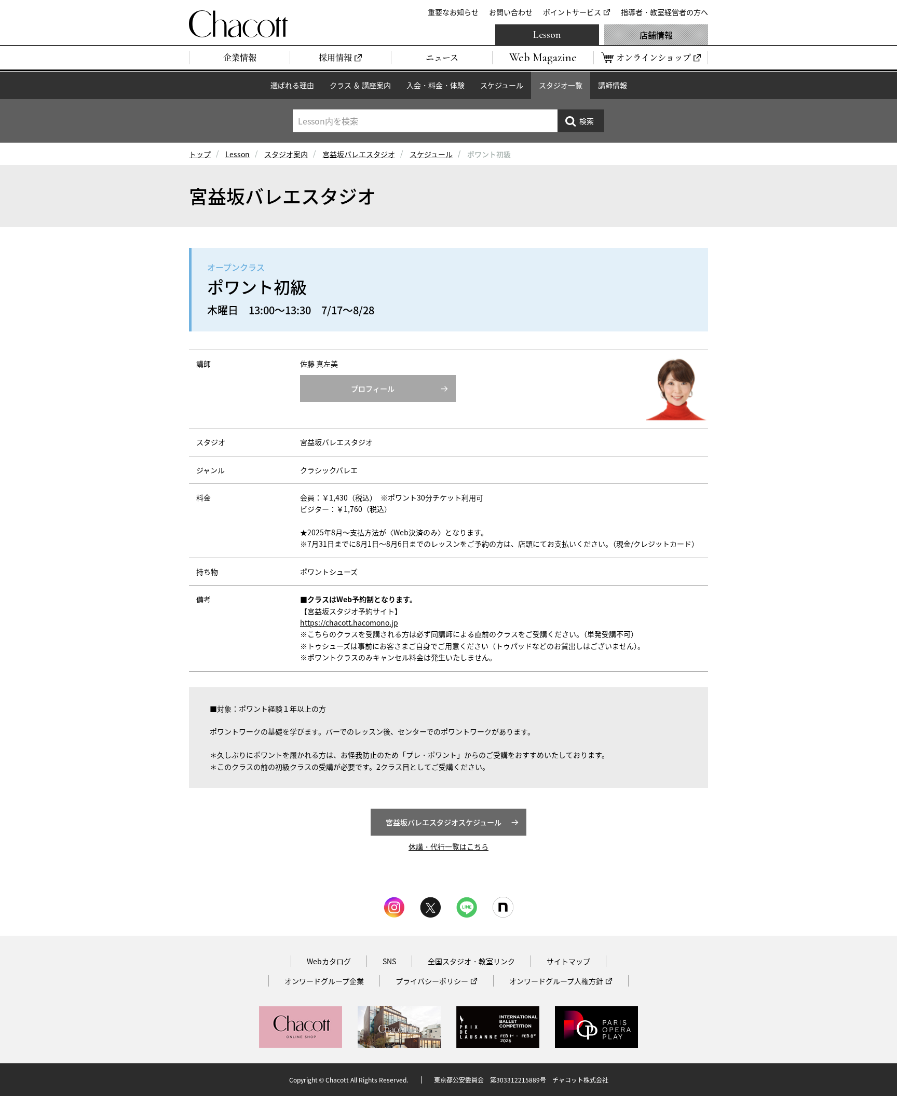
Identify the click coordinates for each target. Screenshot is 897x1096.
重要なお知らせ (453, 12)
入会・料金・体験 (435, 85)
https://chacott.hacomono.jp (349, 622)
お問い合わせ (511, 12)
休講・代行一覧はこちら (448, 846)
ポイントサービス (572, 12)
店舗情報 (656, 35)
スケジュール (501, 85)
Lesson (547, 35)
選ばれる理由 (292, 85)
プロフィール (373, 388)
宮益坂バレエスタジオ (358, 154)
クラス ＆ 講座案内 (360, 85)
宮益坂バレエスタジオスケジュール (443, 822)
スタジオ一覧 (560, 85)
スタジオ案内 (286, 154)
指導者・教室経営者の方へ (664, 12)
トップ (200, 154)
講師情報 (612, 85)
